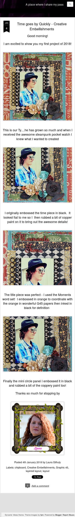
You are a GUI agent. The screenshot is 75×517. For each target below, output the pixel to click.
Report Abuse (68, 514)
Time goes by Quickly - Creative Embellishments (42, 26)
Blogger (58, 514)
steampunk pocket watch (53, 134)
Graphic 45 (62, 467)
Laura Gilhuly (53, 462)
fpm (42, 514)
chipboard (20, 467)
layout (46, 471)
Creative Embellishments (41, 467)
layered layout (33, 471)
